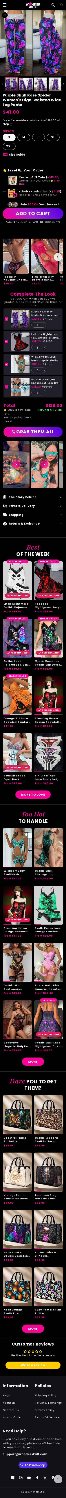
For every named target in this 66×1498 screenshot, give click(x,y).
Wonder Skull (37, 1491)
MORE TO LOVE (33, 795)
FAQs (6, 1395)
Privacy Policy (44, 1410)
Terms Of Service (47, 1417)
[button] (53, 5)
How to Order (12, 1417)
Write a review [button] (33, 1365)
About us (9, 1403)
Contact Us (11, 1410)
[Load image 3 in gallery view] (40, 84)
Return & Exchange (48, 1403)
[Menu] (5, 5)
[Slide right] (63, 84)
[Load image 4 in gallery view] (55, 84)
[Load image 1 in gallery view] (11, 84)
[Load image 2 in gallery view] (26, 84)
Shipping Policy (45, 1395)
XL (53, 137)
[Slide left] (2, 84)
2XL (9, 146)
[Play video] (16, 464)
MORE (33, 1062)
